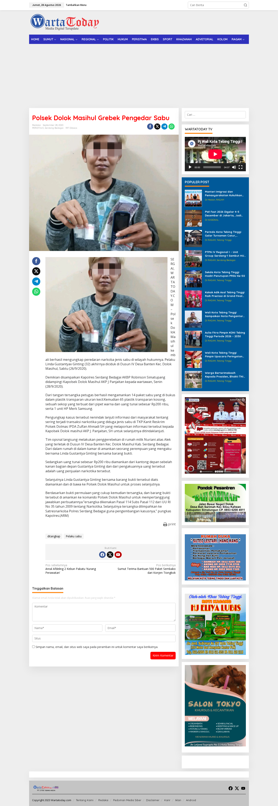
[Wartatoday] (64, 22)
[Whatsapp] (172, 126)
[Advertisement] (139, 74)
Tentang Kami (84, 800)
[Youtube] (118, 554)
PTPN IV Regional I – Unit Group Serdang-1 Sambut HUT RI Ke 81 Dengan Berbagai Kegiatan (225, 253)
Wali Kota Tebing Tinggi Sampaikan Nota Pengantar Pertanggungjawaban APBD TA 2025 (224, 314)
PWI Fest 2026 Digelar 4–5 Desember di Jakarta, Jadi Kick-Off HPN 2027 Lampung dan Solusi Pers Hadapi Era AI (225, 213)
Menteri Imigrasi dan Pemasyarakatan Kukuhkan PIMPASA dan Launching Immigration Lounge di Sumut (225, 193)
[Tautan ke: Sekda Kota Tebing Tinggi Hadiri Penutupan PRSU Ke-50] (193, 278)
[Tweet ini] (157, 126)
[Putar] (190, 167)
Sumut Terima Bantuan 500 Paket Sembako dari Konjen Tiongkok (146, 568)
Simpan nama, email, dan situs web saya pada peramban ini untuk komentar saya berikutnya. (97, 647)
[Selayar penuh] (241, 167)
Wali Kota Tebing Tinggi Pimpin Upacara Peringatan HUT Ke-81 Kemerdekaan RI (223, 354)
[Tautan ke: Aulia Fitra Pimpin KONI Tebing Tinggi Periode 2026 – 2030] (193, 339)
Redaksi (103, 800)
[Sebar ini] (150, 126)
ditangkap (53, 536)
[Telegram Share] (164, 126)
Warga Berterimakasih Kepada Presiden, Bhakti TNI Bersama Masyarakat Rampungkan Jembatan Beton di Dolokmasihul (224, 374)
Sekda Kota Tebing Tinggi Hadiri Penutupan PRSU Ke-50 (225, 273)
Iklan (178, 800)
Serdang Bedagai (54, 128)
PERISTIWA (38, 128)
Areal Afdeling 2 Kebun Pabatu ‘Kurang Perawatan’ (70, 568)
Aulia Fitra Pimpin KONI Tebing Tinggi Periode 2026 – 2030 (225, 334)
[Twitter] (110, 554)
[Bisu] (234, 167)
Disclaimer (152, 800)
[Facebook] (102, 554)
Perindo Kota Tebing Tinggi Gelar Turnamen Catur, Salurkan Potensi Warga (223, 233)
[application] (215, 154)
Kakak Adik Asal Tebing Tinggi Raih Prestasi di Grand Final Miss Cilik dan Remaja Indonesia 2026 (224, 294)
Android (191, 800)
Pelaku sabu (74, 536)
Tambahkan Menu (76, 5)
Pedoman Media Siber (127, 800)
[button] (245, 5)
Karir (167, 800)
